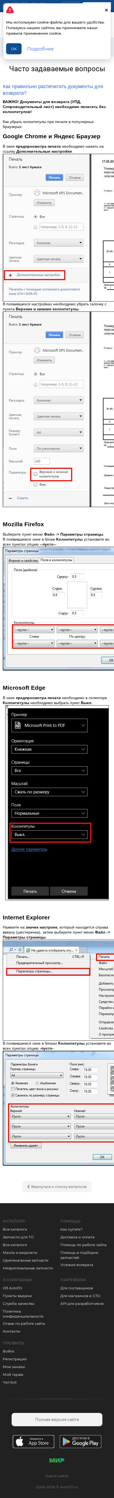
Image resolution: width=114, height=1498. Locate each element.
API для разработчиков (82, 1303)
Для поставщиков (76, 1288)
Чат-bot (10, 1382)
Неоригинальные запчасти (28, 1268)
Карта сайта (57, 1476)
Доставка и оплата (77, 1237)
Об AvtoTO (12, 1288)
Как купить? (71, 1229)
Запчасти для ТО (18, 1237)
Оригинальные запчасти (25, 1260)
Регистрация (15, 1359)
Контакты (11, 1331)
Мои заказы (14, 1366)
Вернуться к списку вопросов (59, 1186)
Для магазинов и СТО (80, 1296)
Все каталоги (15, 1229)
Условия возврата (76, 1264)
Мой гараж (13, 1374)
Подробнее (40, 49)
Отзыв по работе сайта (24, 1323)
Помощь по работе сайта (83, 1245)
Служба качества (18, 1303)
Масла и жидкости (20, 1252)
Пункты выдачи (17, 1296)
